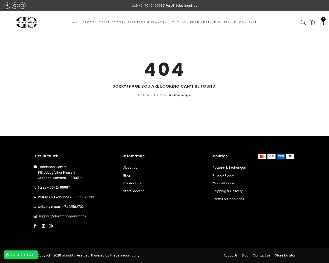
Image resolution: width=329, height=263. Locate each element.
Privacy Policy (223, 175)
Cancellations (223, 183)
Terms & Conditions (228, 199)
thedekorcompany (124, 255)
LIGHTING (177, 22)
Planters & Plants (146, 22)
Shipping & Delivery (228, 191)
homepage (180, 95)
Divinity (222, 22)
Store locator (133, 191)
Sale (252, 22)
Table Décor (111, 22)
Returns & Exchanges (229, 167)
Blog (126, 175)
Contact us (132, 183)
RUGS (239, 22)
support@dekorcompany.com (62, 216)
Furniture (200, 22)
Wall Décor (83, 22)
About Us (130, 167)
